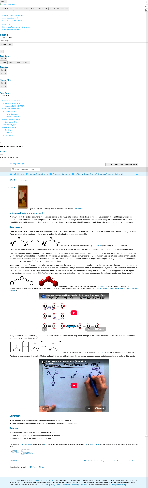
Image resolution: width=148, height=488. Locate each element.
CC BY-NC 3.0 (97, 246)
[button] (8, 132)
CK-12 (45, 444)
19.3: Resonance (25, 444)
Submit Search (6, 44)
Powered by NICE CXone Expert (41, 480)
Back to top (13, 460)
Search (13, 169)
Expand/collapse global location (137, 173)
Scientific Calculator (12, 117)
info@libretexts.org (119, 485)
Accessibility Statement (78, 485)
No (43, 467)
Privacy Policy (50, 485)
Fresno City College (60, 174)
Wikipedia (78, 209)
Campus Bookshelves (37, 174)
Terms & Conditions (63, 485)
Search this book (6, 37)
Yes (34, 467)
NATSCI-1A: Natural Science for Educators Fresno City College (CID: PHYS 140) (104, 174)
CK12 (85, 444)
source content (95, 444)
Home (19, 174)
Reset (3, 59)
